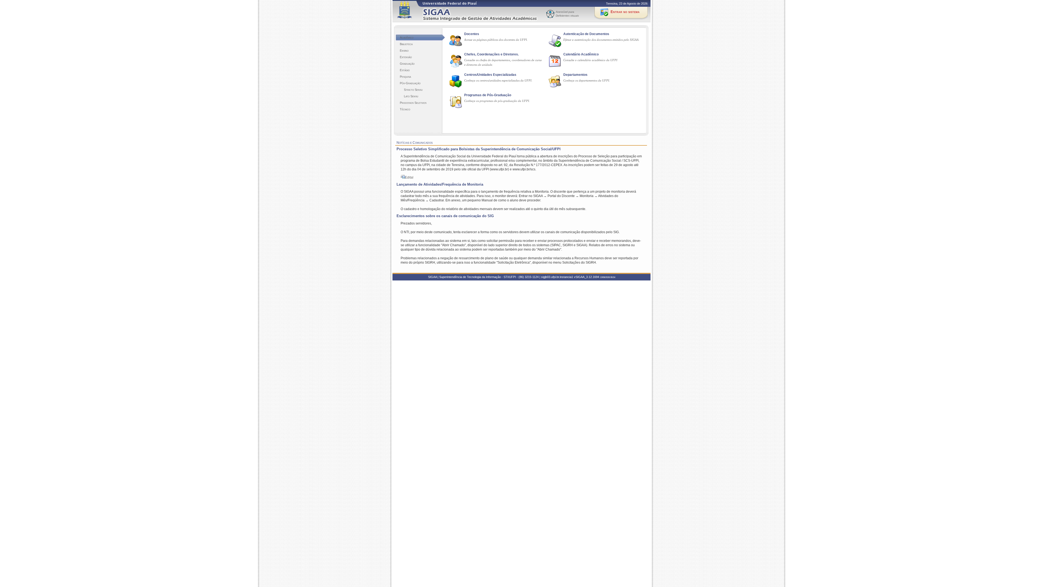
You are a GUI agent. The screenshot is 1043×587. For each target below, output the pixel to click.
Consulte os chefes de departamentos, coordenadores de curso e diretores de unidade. (503, 62)
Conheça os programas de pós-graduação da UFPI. (497, 100)
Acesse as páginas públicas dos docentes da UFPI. (496, 39)
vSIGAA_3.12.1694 (586, 277)
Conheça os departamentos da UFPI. (586, 80)
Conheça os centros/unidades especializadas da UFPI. (498, 80)
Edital (409, 177)
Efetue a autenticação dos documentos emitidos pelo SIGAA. (601, 39)
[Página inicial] (484, 14)
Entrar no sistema (625, 12)
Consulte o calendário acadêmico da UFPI (590, 60)
